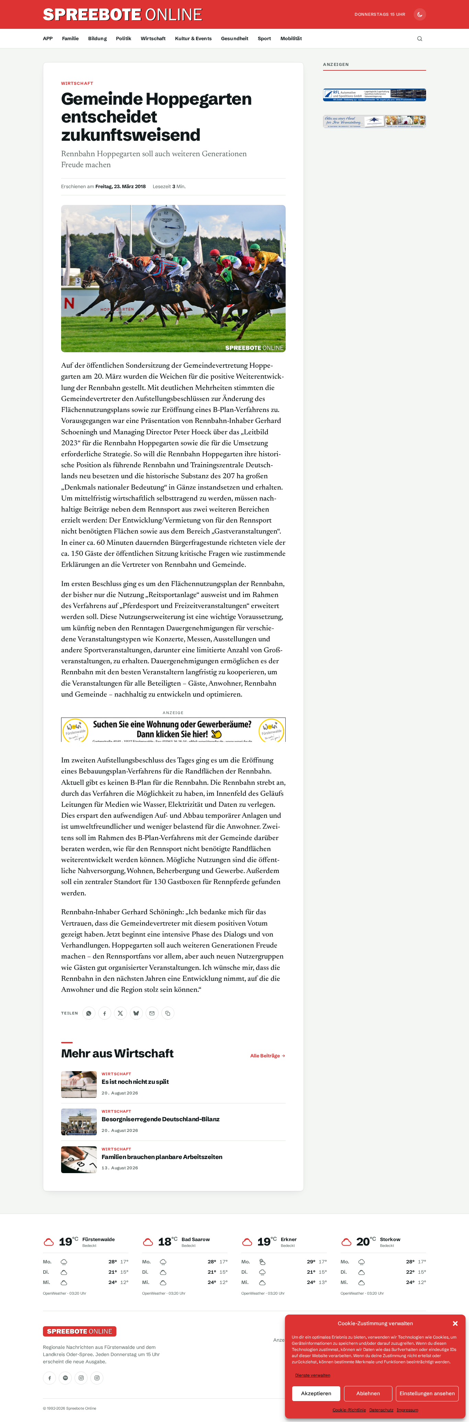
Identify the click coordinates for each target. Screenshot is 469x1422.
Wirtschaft (153, 38)
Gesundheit (234, 38)
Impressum (407, 1409)
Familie (70, 38)
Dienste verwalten (312, 1375)
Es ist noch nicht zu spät (135, 1082)
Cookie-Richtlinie (349, 1409)
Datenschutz (381, 1409)
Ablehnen (368, 1393)
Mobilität (291, 38)
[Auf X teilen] (120, 1013)
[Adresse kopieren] (167, 1013)
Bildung (97, 38)
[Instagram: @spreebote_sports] (96, 1378)
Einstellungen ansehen (427, 1393)
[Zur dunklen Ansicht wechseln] (420, 14)
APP (48, 38)
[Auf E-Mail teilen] (152, 1013)
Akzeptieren (316, 1393)
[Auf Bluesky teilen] (136, 1013)
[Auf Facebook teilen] (104, 1013)
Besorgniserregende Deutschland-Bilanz (161, 1119)
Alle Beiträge (265, 1056)
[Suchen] (419, 38)
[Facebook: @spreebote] (49, 1378)
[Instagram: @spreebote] (81, 1378)
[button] (455, 1323)
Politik (123, 38)
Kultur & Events (193, 38)
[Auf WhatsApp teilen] (88, 1013)
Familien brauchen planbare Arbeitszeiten (162, 1157)
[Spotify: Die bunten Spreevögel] (65, 1378)
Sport (264, 38)
